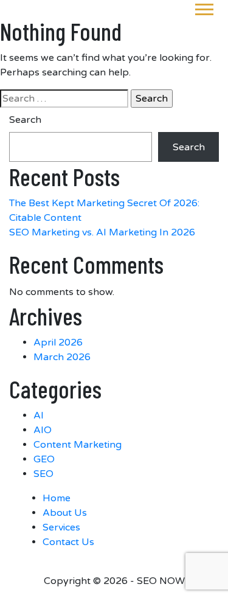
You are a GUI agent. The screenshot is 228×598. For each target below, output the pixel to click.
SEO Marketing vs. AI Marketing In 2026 (102, 232)
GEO (44, 459)
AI (38, 415)
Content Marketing (77, 445)
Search (25, 120)
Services (61, 527)
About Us (65, 513)
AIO (42, 430)
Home (57, 498)
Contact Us (68, 542)
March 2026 (62, 357)
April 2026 (58, 342)
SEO (43, 474)
